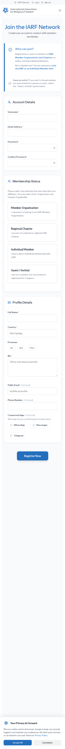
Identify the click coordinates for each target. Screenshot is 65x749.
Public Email (19, 385)
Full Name (13, 312)
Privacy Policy (41, 735)
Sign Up (47, 2)
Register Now (32, 456)
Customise (47, 742)
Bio (10, 356)
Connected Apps (21, 415)
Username (13, 112)
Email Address (15, 126)
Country (12, 327)
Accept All (18, 742)
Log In (36, 2)
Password (13, 141)
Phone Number (20, 400)
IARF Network (23, 2)
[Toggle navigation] (60, 10)
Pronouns (12, 342)
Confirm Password (17, 157)
